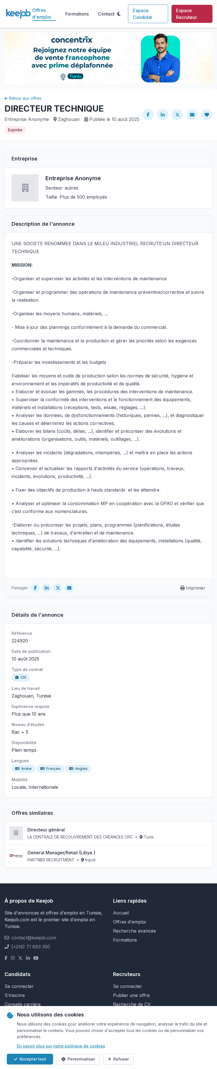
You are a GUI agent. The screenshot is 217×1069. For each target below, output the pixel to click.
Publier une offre (131, 995)
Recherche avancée (134, 931)
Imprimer (195, 588)
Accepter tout (32, 1059)
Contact (106, 14)
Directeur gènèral (46, 830)
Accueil (121, 913)
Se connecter (19, 986)
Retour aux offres (25, 98)
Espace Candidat (142, 14)
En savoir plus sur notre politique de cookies (61, 1046)
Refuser (121, 1059)
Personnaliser (81, 1059)
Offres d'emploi (41, 13)
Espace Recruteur (186, 14)
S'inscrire (15, 995)
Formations (77, 14)
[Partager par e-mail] (192, 114)
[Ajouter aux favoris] (206, 114)
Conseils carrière (23, 1004)
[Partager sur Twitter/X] (177, 114)
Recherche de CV (132, 1004)
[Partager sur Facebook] (148, 114)
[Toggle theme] (118, 13)
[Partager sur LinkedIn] (162, 114)
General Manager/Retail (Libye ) (61, 852)
